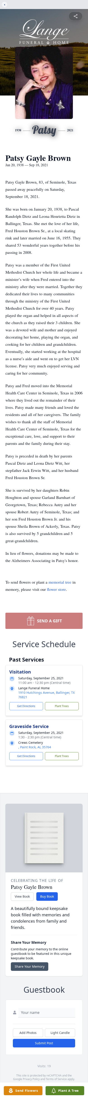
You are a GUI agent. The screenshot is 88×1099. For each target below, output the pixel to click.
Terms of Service (56, 1079)
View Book (22, 896)
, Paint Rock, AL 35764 (34, 747)
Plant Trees (62, 706)
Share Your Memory (29, 966)
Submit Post (44, 1043)
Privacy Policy (31, 1079)
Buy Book (47, 896)
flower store (56, 589)
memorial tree (60, 582)
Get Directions (26, 706)
